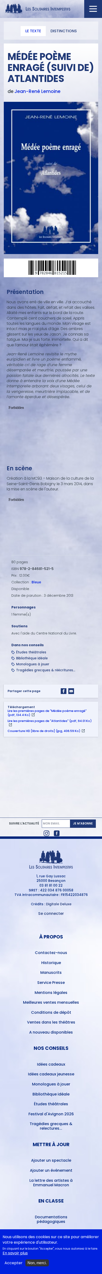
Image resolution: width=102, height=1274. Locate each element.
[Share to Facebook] (63, 691)
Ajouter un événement (51, 1170)
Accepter (14, 1263)
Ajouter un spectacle (51, 1160)
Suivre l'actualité (24, 823)
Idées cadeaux (51, 1064)
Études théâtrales (31, 652)
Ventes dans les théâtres (51, 1022)
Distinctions (64, 31)
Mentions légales (51, 992)
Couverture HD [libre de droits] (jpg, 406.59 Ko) (44, 731)
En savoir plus (15, 1253)
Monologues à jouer (32, 664)
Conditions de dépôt (51, 1012)
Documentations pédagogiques (51, 1219)
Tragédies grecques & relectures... (51, 1126)
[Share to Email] (71, 691)
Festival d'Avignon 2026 (51, 1114)
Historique (51, 962)
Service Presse (51, 982)
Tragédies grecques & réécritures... (45, 670)
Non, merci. (37, 1263)
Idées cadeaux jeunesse (51, 1074)
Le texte (33, 31)
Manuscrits (51, 972)
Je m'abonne (83, 823)
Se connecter (51, 913)
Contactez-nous (51, 952)
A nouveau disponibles (51, 1032)
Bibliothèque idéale (32, 658)
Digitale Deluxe (58, 904)
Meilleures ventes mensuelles (51, 1002)
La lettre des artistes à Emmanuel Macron (51, 1183)
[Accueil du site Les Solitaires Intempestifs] (51, 9)
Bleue (36, 582)
